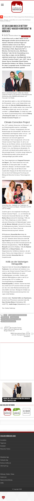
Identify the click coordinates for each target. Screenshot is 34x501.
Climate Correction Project (17, 315)
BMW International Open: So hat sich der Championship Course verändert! (20, 334)
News (20, 35)
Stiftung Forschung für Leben (11, 319)
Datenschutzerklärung (6, 480)
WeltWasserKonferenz (8, 321)
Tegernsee (3, 443)
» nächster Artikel (26, 36)
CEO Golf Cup (4, 466)
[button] (3, 497)
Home (1, 19)
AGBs (2, 483)
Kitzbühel (2, 446)
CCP (5, 315)
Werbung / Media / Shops (7, 474)
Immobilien (3, 440)
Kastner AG (5, 317)
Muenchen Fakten (5, 449)
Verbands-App (4, 460)
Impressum (3, 477)
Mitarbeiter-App (4, 457)
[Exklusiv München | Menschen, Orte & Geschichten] (17, 6)
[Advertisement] (17, 362)
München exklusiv (13, 35)
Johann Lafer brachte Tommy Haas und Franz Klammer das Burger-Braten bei (13, 328)
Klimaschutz (14, 317)
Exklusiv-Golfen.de (5, 463)
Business (6, 19)
